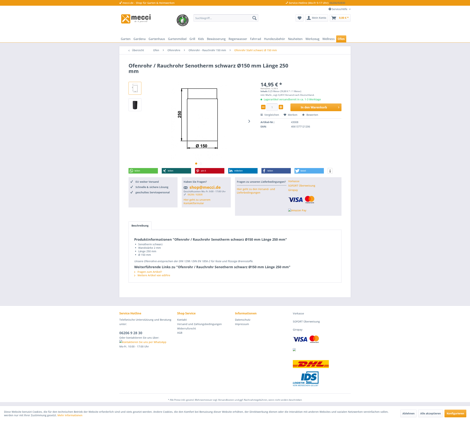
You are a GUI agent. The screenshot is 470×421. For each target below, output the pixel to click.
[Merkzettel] (299, 18)
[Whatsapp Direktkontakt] (147, 342)
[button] (143, 171)
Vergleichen (271, 114)
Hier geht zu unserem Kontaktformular (197, 201)
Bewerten (312, 114)
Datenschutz (242, 319)
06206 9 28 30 (130, 333)
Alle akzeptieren (430, 413)
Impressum (242, 324)
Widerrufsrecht (186, 328)
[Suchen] (254, 18)
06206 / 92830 (195, 194)
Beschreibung (140, 225)
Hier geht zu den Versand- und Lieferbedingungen (256, 190)
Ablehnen (408, 413)
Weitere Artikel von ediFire (153, 275)
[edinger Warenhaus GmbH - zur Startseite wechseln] (136, 18)
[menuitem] (226, 18)
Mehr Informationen (69, 415)
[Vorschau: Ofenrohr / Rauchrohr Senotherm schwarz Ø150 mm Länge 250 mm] (135, 88)
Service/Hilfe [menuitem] (339, 9)
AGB (179, 332)
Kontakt (182, 319)
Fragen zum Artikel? (149, 272)
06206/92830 (337, 3)
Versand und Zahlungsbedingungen (199, 324)
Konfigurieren (455, 413)
